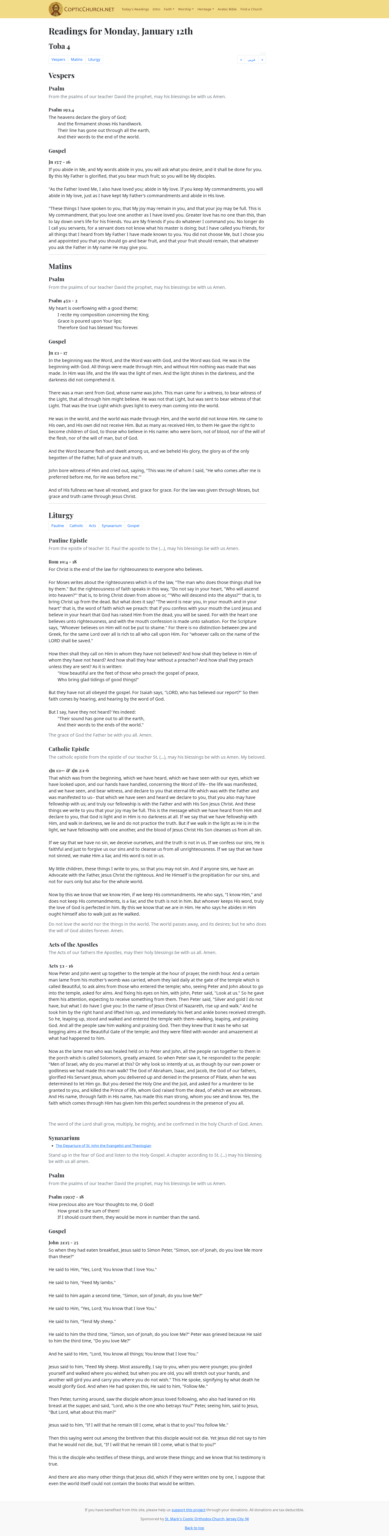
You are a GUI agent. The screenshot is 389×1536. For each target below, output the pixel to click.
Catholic (76, 525)
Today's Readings (135, 9)
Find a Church (251, 9)
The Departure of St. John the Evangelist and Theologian (103, 1145)
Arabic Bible (227, 9)
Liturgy (94, 59)
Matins (77, 59)
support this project (189, 1509)
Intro (156, 9)
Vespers (58, 59)
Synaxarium (112, 525)
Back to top (194, 1527)
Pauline (57, 525)
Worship (184, 9)
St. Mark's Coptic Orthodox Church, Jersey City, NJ (207, 1518)
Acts (92, 525)
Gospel (133, 525)
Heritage (204, 9)
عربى (252, 59)
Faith (168, 9)
